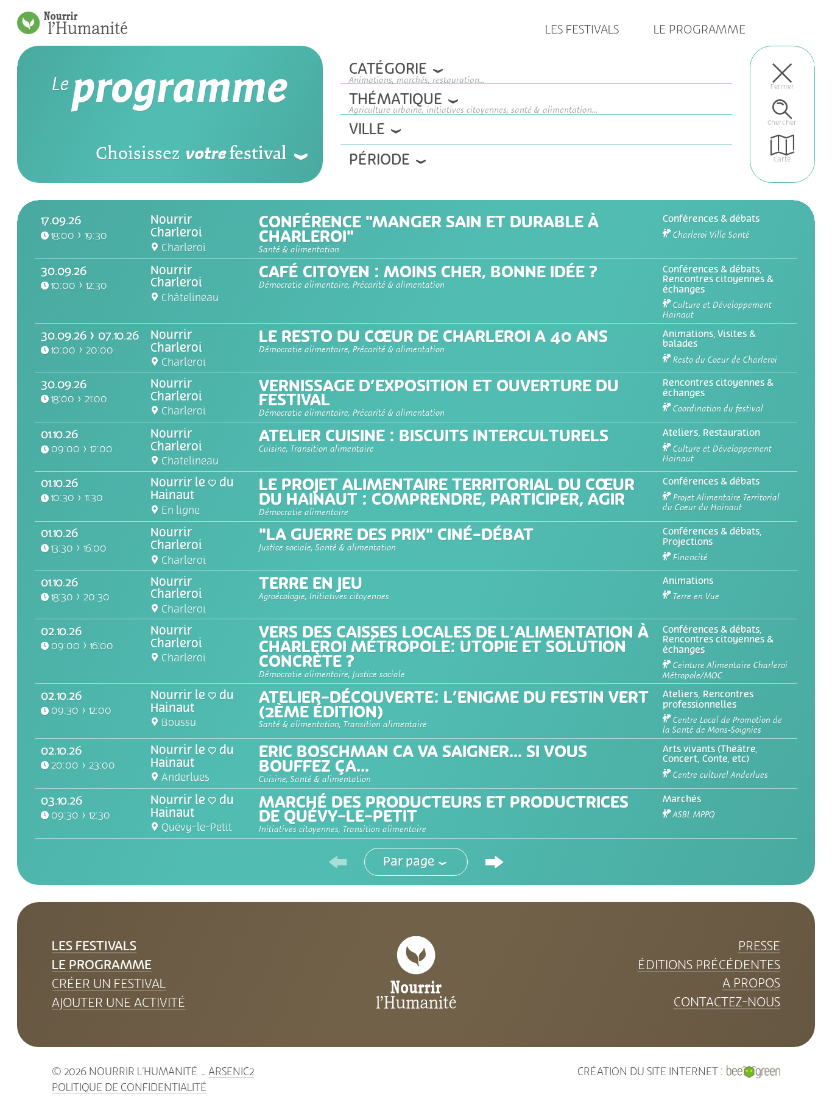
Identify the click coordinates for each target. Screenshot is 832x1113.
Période (379, 160)
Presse (759, 946)
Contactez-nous (727, 1002)
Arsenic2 (231, 1071)
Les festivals (582, 30)
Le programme (700, 30)
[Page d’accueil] (72, 23)
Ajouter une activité (119, 1002)
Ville (367, 129)
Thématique (404, 101)
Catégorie (397, 71)
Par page (408, 861)
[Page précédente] (338, 861)
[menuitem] (782, 76)
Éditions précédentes (709, 965)
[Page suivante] (494, 861)
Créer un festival (109, 983)
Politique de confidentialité (129, 1087)
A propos (751, 983)
